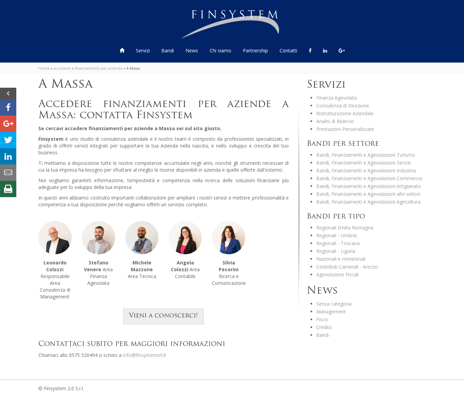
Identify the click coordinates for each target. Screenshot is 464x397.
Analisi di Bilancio (335, 121)
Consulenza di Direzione (342, 105)
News (191, 50)
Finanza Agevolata (336, 97)
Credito (324, 327)
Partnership (255, 50)
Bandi (168, 50)
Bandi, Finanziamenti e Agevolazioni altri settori (368, 194)
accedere (62, 68)
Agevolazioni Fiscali (337, 274)
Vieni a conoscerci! (163, 316)
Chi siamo (220, 50)
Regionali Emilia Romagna (344, 227)
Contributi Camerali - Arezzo (347, 266)
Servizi (143, 50)
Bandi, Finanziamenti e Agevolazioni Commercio (369, 178)
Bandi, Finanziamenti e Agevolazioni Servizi (363, 162)
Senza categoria (334, 303)
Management (331, 311)
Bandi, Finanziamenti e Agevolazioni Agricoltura (368, 201)
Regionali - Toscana (338, 243)
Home (44, 68)
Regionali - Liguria (335, 251)
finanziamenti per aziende (98, 68)
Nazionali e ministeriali (340, 259)
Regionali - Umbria (336, 235)
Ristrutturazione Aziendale (345, 113)
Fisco (322, 319)
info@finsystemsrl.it (144, 355)
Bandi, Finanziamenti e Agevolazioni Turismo (365, 155)
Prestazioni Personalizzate (345, 129)
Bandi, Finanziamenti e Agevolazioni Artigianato (368, 186)
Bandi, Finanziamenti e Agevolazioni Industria (366, 170)
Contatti (288, 50)
